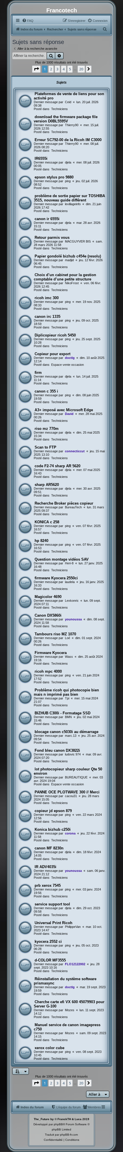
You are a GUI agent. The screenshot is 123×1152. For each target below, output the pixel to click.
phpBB (58, 1124)
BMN (68, 717)
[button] (36, 69)
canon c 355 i (46, 391)
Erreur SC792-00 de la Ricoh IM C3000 (68, 140)
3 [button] (57, 69)
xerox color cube (49, 1048)
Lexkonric (72, 600)
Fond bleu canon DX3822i (57, 750)
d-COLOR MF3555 (50, 960)
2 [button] (51, 69)
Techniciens (59, 109)
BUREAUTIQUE (76, 777)
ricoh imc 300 (47, 298)
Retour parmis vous (52, 237)
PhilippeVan (73, 926)
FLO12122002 (75, 964)
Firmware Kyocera (51, 653)
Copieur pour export (52, 354)
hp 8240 (41, 541)
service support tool (52, 904)
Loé (67, 638)
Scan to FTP (45, 447)
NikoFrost (72, 283)
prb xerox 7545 (48, 885)
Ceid (68, 102)
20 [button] (81, 69)
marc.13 (70, 735)
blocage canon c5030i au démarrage (66, 732)
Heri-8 (69, 563)
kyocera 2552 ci (48, 941)
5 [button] (70, 69)
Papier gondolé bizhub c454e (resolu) (68, 256)
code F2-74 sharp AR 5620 (57, 466)
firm (38, 372)
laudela (70, 582)
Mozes (69, 1010)
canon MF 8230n (49, 848)
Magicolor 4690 (48, 597)
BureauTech (73, 507)
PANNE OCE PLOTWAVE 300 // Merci (67, 792)
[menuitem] (27, 20)
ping (68, 181)
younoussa (73, 619)
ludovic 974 (73, 754)
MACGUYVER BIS (78, 241)
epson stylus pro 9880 (54, 177)
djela (68, 162)
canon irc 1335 (47, 316)
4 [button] (64, 69)
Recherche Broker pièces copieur (64, 503)
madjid (69, 260)
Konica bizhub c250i (53, 829)
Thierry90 (71, 125)
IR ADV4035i (45, 867)
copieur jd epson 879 (53, 811)
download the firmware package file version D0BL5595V (66, 119)
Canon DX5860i (48, 615)
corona (70, 833)
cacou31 (71, 796)
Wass (69, 656)
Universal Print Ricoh (53, 923)
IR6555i (41, 158)
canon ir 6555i (47, 219)
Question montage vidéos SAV (62, 559)
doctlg (70, 357)
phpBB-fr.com (69, 1134)
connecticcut (75, 451)
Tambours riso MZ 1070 (55, 634)
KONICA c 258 (47, 522)
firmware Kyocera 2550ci (56, 578)
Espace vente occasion (67, 364)
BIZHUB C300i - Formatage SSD (62, 713)
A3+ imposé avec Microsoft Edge (64, 410)
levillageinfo (73, 204)
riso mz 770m (47, 428)
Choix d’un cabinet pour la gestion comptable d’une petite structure (65, 277)
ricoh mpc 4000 (48, 671)
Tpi (67, 698)
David (69, 414)
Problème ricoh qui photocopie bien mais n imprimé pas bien (66, 692)
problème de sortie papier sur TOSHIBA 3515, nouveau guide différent (69, 198)
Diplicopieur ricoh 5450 (55, 335)
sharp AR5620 (47, 484)
